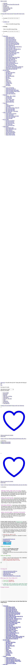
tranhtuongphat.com (7, 541)
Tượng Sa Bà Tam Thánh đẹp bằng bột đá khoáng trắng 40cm (13, 438)
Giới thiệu (5, 3)
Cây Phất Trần (9, 97)
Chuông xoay (8, 81)
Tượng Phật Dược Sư (10, 45)
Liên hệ (4, 11)
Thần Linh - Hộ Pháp (7, 396)
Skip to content (4, 1)
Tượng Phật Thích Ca (10, 38)
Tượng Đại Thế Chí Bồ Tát (11, 69)
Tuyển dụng (5, 10)
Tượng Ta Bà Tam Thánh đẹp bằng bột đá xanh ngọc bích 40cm (14, 484)
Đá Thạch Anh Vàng (10, 125)
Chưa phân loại (6, 403)
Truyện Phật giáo (6, 9)
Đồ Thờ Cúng (6, 70)
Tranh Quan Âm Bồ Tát (11, 89)
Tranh (4, 86)
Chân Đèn (8, 84)
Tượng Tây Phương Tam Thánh (12, 43)
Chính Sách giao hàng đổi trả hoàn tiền (11, 4)
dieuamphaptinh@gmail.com (9, 539)
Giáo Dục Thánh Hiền (7, 8)
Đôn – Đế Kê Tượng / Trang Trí (12, 107)
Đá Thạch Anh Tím (10, 121)
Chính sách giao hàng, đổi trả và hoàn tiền (11, 575)
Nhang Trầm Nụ (9, 130)
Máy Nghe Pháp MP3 (10, 108)
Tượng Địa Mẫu (9, 118)
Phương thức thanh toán (8, 574)
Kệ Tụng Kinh (9, 98)
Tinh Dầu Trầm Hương (10, 132)
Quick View (3, 436)
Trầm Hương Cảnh (10, 127)
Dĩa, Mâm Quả (9, 73)
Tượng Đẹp (5, 36)
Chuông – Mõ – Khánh (10, 96)
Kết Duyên (5, 394)
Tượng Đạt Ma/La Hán (10, 47)
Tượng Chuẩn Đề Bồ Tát (11, 51)
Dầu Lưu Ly (8, 78)
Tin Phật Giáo (6, 6)
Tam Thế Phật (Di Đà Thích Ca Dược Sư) (14, 66)
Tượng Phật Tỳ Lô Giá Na (11, 50)
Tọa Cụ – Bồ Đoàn (10, 100)
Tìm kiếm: (5, 18)
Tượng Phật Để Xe (10, 105)
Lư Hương (8, 71)
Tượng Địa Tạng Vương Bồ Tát (12, 44)
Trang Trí (5, 103)
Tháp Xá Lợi (8, 74)
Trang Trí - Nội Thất (7, 398)
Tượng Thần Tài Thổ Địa (11, 113)
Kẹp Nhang (8, 85)
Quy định (5, 5)
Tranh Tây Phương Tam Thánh (12, 90)
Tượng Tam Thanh (10, 114)
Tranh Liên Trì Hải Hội (10, 93)
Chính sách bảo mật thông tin (9, 572)
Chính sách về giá (6, 573)
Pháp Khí (5, 94)
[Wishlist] (1, 453)
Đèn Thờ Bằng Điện (10, 76)
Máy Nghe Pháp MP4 (10, 110)
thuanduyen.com (6, 540)
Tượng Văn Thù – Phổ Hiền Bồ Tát (13, 49)
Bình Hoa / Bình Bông (10, 72)
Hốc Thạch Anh (9, 124)
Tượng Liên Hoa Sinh (10, 64)
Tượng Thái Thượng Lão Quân (12, 116)
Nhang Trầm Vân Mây (10, 134)
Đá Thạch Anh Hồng (10, 120)
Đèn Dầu (8, 77)
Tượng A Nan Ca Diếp (10, 62)
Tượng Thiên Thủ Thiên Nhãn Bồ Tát (13, 46)
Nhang (7, 79)
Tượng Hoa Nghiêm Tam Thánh (12, 52)
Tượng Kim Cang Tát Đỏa (11, 65)
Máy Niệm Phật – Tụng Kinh (12, 111)
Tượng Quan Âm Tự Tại (11, 40)
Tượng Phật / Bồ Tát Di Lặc (11, 42)
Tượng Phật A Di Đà (10, 37)
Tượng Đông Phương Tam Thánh (13, 57)
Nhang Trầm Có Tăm (10, 133)
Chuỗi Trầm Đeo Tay (10, 131)
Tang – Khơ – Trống (10, 99)
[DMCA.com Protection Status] (7, 544)
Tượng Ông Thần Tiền (10, 117)
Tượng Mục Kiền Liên (10, 59)
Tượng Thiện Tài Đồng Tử (11, 58)
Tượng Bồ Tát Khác (10, 54)
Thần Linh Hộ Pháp (7, 112)
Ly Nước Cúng (9, 83)
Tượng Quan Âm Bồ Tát (11, 39)
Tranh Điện (8, 106)
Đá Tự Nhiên (6, 119)
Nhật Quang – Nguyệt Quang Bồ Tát (13, 67)
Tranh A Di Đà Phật (10, 87)
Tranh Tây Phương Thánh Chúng (13, 91)
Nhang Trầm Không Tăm (11, 128)
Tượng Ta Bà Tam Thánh (11, 53)
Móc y (7, 104)
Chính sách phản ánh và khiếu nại (10, 571)
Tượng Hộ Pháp (9, 56)
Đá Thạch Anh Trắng (10, 123)
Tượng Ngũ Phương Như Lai (12, 63)
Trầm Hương (5, 126)
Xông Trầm (8, 80)
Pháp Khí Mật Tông (10, 101)
